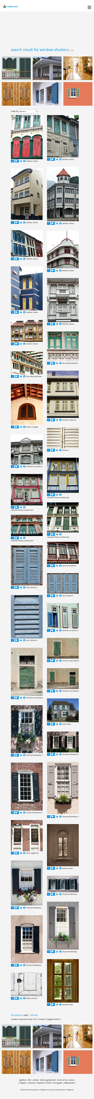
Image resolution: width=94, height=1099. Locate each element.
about (71, 1080)
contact (35, 1080)
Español (40, 1083)
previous (18, 1015)
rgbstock (12, 7)
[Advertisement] (47, 29)
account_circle (24, 161)
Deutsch (31, 1083)
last (36, 1015)
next (32, 1015)
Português (57, 1083)
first (12, 1015)
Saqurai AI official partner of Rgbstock (61, 1090)
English (23, 1083)
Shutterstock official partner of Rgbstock (34, 1090)
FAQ (29, 1080)
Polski (48, 1083)
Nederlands (69, 1083)
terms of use (62, 1080)
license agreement (48, 1080)
